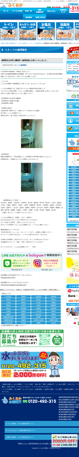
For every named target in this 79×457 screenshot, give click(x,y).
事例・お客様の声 (40, 11)
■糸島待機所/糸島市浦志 (66, 417)
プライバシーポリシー (24, 387)
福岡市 (23, 296)
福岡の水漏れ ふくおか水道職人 (12, 384)
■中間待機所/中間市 (65, 419)
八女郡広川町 (8, 323)
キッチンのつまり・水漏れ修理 (32, 389)
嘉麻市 (8, 314)
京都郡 (38, 323)
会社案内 (29, 17)
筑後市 (23, 302)
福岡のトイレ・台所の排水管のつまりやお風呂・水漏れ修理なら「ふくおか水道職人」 (46, 443)
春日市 (8, 308)
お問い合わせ (40, 17)
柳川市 (53, 299)
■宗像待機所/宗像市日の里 (67, 402)
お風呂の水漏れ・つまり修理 (53, 389)
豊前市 (8, 305)
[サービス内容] (13, 11)
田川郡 (23, 323)
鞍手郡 (53, 317)
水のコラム (52, 11)
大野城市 (23, 308)
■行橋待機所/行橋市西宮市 (67, 414)
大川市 (38, 302)
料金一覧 (29, 11)
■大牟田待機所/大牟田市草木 (68, 412)
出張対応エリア (63, 11)
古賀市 (8, 311)
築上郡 (53, 323)
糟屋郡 (23, 317)
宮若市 (53, 311)
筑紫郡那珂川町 (8, 317)
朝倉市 (23, 314)
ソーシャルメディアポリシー (42, 387)
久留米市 (53, 296)
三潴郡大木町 (53, 320)
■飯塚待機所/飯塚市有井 (66, 409)
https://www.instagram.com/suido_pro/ (13, 285)
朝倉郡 (23, 320)
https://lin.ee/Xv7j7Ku (8, 277)
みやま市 (38, 314)
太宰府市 (53, 308)
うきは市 (38, 311)
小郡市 (38, 305)
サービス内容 (17, 11)
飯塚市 (23, 299)
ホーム (5, 11)
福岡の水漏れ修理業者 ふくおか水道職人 (14, 43)
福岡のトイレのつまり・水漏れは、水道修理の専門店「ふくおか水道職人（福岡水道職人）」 (30, 289)
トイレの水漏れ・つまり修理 (12, 389)
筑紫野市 (53, 305)
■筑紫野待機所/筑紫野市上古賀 (69, 404)
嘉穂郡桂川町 (8, 320)
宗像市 (38, 308)
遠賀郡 (38, 317)
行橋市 (53, 302)
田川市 (38, 299)
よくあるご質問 (61, 384)
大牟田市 (38, 296)
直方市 (8, 299)
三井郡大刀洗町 (38, 320)
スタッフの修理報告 (35, 43)
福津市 (23, 311)
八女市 (8, 302)
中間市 (23, 305)
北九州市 (8, 296)
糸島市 (53, 314)
